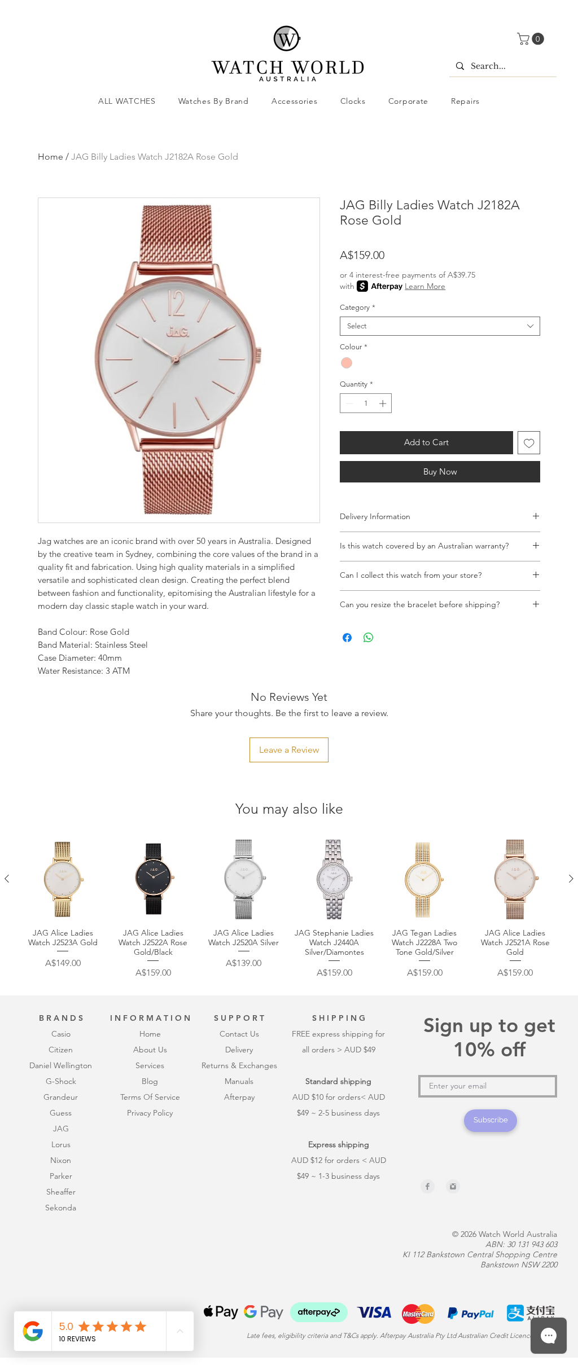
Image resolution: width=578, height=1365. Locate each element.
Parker (61, 1176)
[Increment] (384, 403)
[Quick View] (62, 879)
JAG (61, 1128)
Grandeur (60, 1097)
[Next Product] (571, 878)
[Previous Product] (7, 878)
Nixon (60, 1160)
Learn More (425, 286)
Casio (61, 1034)
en (68, 1049)
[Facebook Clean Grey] (428, 1186)
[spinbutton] (366, 403)
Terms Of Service (150, 1097)
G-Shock (61, 1081)
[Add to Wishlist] (529, 442)
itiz (59, 1049)
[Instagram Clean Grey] (453, 1186)
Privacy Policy (150, 1113)
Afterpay (239, 1097)
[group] (289, 909)
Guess (61, 1113)
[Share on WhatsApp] (368, 637)
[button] (532, 39)
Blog (150, 1081)
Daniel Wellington (60, 1065)
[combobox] (440, 326)
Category (357, 307)
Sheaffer (61, 1192)
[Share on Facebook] (347, 637)
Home (50, 156)
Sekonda (60, 1207)
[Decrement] (348, 403)
